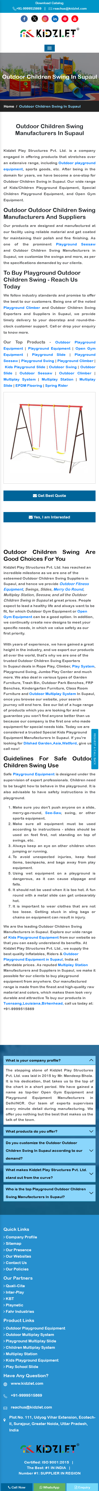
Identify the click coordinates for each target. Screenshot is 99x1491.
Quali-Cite (15, 1286)
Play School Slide (21, 1366)
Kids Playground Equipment (33, 937)
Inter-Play (14, 1292)
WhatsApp (50, 1487)
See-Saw (53, 813)
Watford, (70, 743)
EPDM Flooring (28, 385)
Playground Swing (37, 361)
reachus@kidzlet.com (70, 8)
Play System (83, 666)
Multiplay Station (57, 379)
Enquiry (83, 1487)
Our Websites (18, 1256)
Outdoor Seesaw (36, 373)
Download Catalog (49, 3)
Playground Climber (21, 307)
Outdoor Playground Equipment (35, 1328)
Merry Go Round (68, 589)
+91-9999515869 (28, 8)
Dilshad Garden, (38, 743)
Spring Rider (56, 385)
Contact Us (16, 1262)
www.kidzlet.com (27, 1383)
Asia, (57, 743)
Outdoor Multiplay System (52, 694)
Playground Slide (49, 354)
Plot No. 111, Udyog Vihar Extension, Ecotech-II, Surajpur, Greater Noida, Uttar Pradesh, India (52, 1423)
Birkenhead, (53, 1003)
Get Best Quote (51, 495)
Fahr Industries (19, 1311)
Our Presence (18, 1250)
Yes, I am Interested (51, 517)
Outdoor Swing (63, 367)
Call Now (18, 1487)
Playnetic (14, 1305)
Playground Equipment (49, 348)
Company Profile (21, 1237)
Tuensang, (13, 1003)
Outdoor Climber (75, 373)
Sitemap (13, 1243)
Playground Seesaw (76, 244)
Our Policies (17, 1269)
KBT (9, 1298)
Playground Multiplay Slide (30, 1341)
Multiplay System (19, 379)
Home (9, 106)
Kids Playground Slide (25, 367)
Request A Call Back (94, 749)
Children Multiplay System (30, 1347)
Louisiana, (32, 1003)
